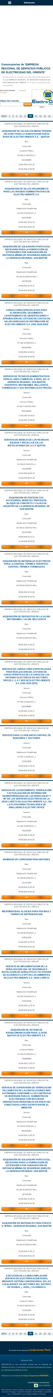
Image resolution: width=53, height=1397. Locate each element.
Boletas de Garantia (39, 1394)
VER (26, 174)
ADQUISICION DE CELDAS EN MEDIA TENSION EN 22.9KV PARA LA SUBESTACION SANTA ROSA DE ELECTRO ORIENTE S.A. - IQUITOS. (26, 134)
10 (21, 116)
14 (40, 116)
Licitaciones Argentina (24, 1392)
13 (36, 116)
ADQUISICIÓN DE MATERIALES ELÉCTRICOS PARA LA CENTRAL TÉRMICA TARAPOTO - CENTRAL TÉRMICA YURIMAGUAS (26, 564)
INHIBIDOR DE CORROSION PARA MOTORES (26, 859)
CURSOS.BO (16, 1394)
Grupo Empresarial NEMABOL (36, 1376)
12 (30, 116)
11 (25, 116)
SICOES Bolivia (38, 1392)
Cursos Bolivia (26, 1394)
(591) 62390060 (44, 1385)
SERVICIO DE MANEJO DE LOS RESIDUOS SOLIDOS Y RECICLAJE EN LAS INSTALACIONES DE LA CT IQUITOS (26, 443)
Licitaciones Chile (30, 1390)
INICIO (4, 116)
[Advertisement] (26, 31)
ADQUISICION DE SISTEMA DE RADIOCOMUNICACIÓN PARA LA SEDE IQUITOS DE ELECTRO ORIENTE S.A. (26, 1033)
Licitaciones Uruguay (44, 1390)
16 (49, 116)
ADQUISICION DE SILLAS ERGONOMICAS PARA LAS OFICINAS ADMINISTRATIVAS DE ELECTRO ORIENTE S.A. (26, 192)
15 (45, 116)
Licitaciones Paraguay (8, 1392)
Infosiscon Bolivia (18, 1390)
